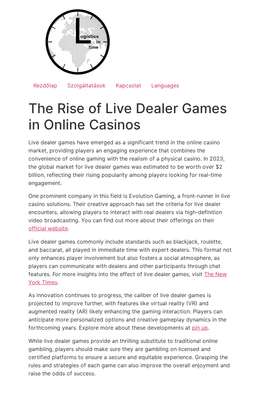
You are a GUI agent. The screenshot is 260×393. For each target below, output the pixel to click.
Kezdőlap (45, 85)
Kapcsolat (128, 85)
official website (48, 228)
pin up (200, 327)
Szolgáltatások (86, 85)
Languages (165, 85)
